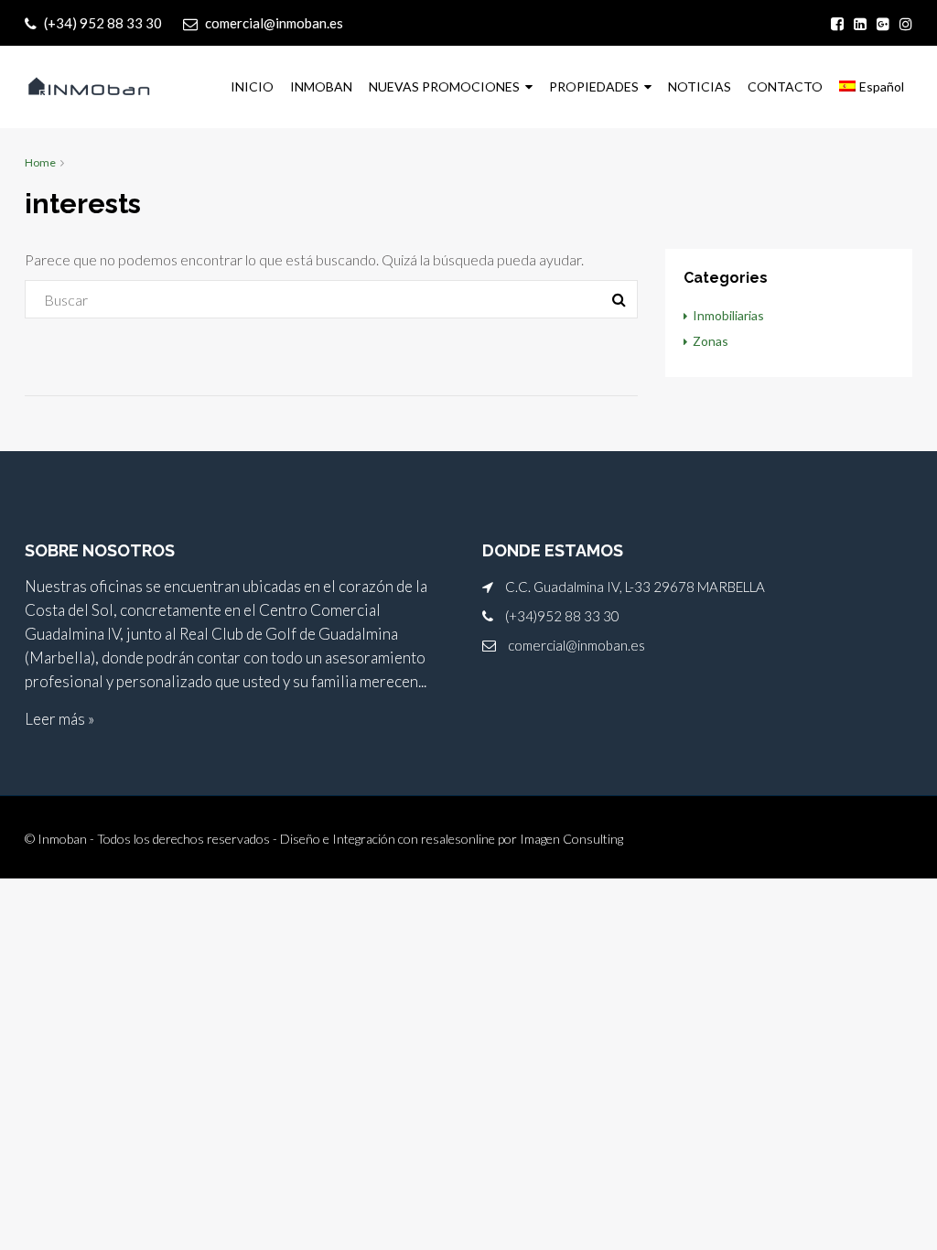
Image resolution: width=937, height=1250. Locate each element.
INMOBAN (321, 86)
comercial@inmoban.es (576, 645)
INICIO (252, 86)
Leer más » (59, 718)
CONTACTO (785, 86)
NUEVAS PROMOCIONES (444, 86)
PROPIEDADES (594, 86)
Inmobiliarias (728, 315)
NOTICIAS (699, 86)
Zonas (710, 341)
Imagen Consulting (571, 838)
